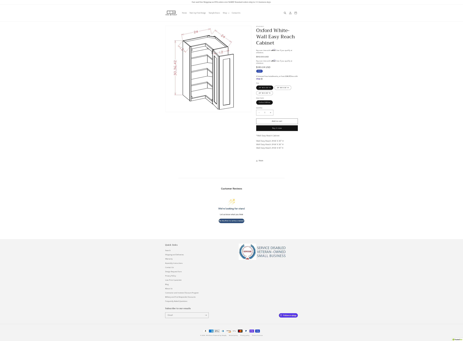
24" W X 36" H (283, 88)
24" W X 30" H (265, 88)
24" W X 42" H (264, 93)
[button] (225, 13)
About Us (169, 289)
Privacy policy (245, 335)
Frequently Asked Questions (176, 301)
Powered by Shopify (220, 335)
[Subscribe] (205, 315)
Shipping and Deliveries (174, 255)
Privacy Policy (170, 276)
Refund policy (233, 335)
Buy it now (277, 128)
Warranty (169, 259)
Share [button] (261, 161)
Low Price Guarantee (173, 280)
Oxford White (264, 102)
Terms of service (257, 335)
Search (168, 251)
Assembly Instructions (174, 263)
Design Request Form (173, 272)
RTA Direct (209, 335)
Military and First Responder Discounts (180, 297)
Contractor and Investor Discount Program (182, 293)
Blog (167, 284)
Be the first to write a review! (231, 221)
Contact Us (169, 267)
